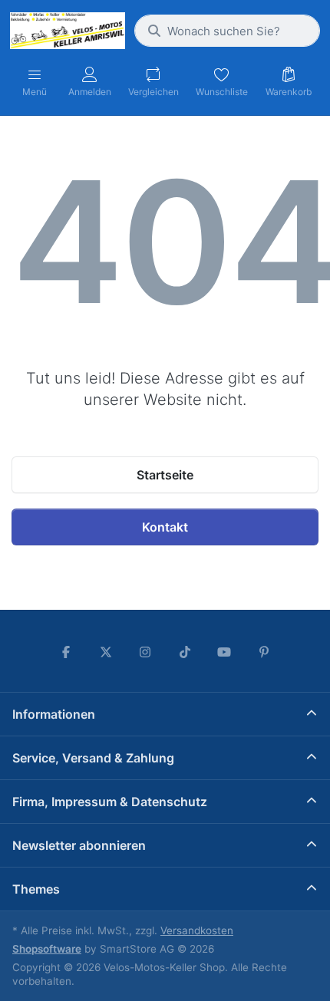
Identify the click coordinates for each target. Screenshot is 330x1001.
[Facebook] (66, 652)
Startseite (165, 474)
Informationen (53, 714)
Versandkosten (196, 930)
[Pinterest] (264, 652)
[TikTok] (185, 652)
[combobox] (227, 31)
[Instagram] (145, 652)
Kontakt (165, 527)
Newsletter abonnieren (79, 845)
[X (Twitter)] (106, 652)
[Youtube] (225, 652)
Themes (36, 889)
